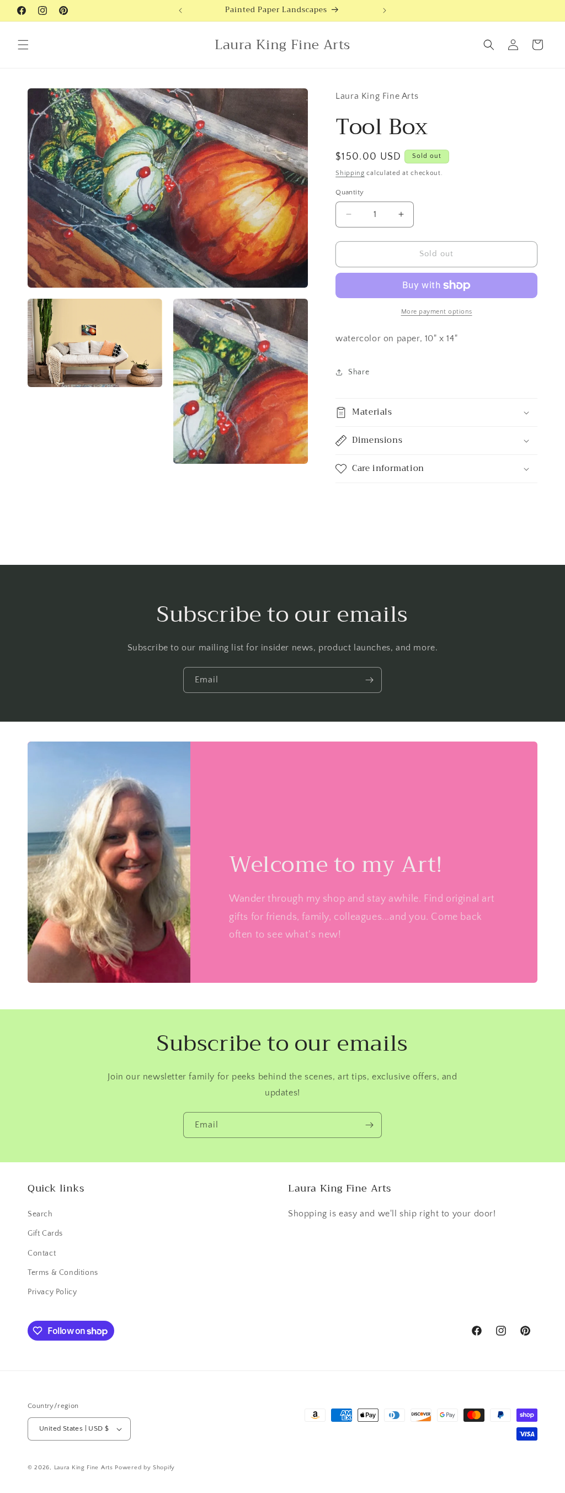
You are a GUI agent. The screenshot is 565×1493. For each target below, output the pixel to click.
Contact (42, 1253)
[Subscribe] (369, 680)
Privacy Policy (52, 1292)
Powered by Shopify (145, 1467)
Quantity (349, 192)
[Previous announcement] (180, 10)
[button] (23, 45)
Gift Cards (45, 1233)
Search (40, 1214)
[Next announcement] (384, 10)
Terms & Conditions (63, 1272)
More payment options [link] (436, 311)
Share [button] (358, 372)
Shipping (350, 173)
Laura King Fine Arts (83, 1467)
